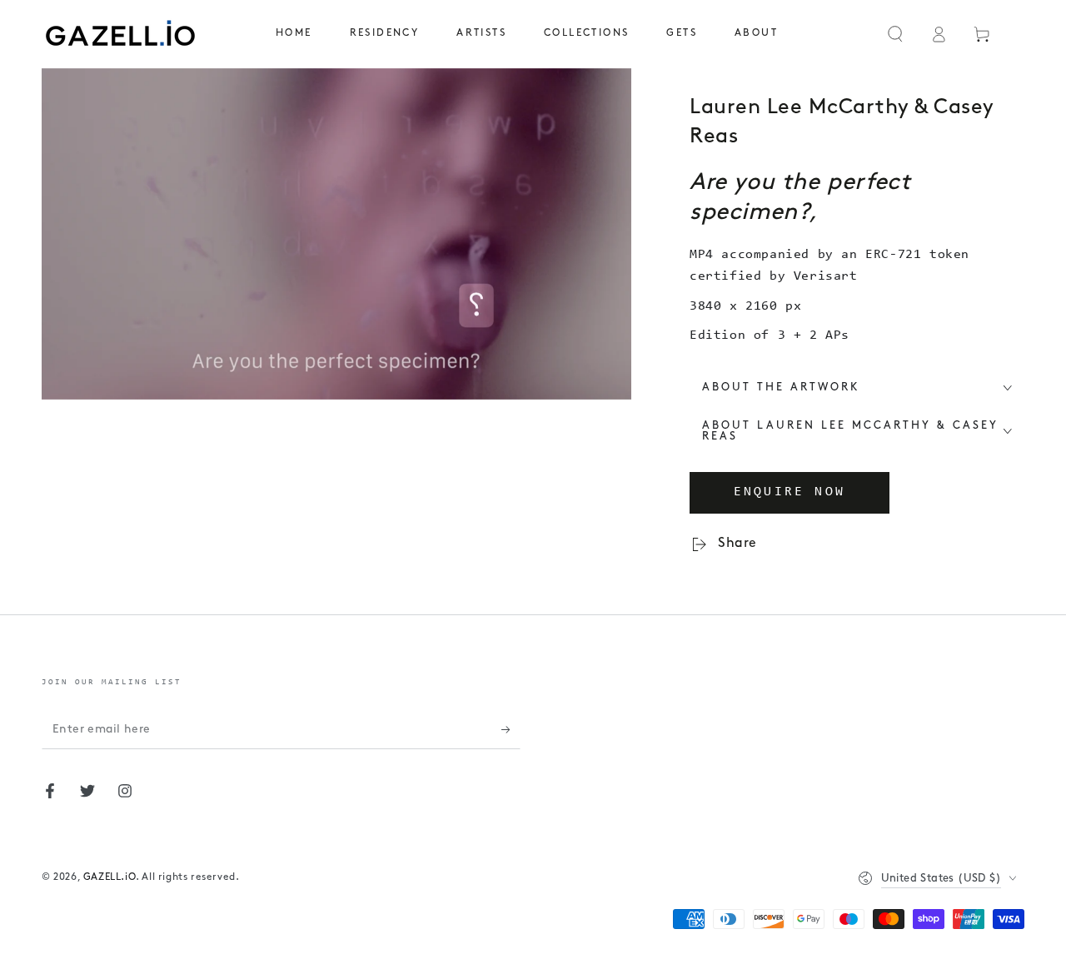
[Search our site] (895, 34)
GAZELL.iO (109, 877)
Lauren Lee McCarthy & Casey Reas (842, 122)
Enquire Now (789, 492)
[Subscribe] (511, 730)
